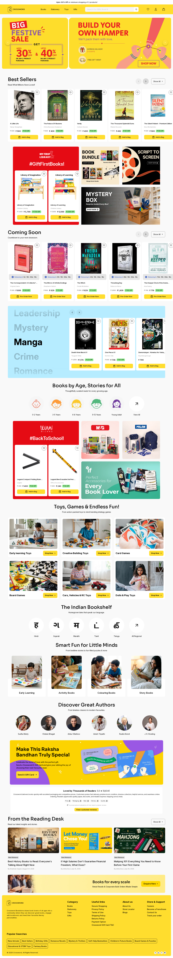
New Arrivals (13, 941)
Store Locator (128, 909)
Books (43, 9)
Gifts (75, 9)
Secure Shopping (99, 906)
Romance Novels (58, 941)
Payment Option (99, 922)
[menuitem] (43, 9)
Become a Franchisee (156, 909)
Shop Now (49, 553)
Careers (150, 906)
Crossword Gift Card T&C (103, 925)
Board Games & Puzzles (145, 941)
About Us (127, 906)
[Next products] (146, 81)
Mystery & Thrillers (77, 941)
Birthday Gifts (42, 941)
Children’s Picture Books (121, 941)
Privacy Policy (98, 909)
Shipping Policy (98, 915)
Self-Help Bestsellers (97, 941)
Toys (66, 9)
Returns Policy (98, 919)
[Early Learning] (27, 672)
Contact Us (152, 912)
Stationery (55, 9)
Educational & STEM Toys (19, 946)
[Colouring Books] (106, 672)
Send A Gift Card (26, 775)
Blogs (125, 912)
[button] (148, 9)
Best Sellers (27, 941)
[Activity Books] (66, 672)
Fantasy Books (40, 946)
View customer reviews (86, 810)
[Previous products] (139, 81)
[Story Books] (146, 672)
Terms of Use (97, 912)
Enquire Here (150, 884)
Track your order (154, 915)
